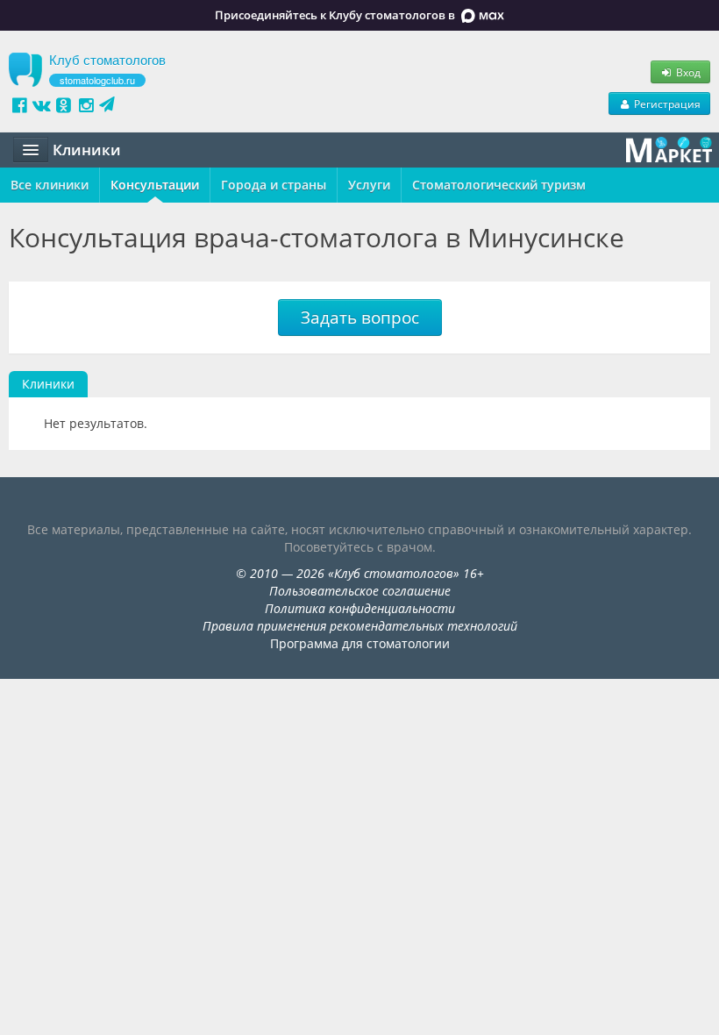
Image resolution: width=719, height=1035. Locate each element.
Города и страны (273, 184)
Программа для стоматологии (360, 643)
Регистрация (666, 103)
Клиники (48, 383)
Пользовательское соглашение (360, 590)
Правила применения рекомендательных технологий (360, 625)
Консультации (154, 184)
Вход (687, 72)
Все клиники (50, 184)
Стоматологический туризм (499, 184)
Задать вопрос (360, 317)
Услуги (369, 184)
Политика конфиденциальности (360, 608)
